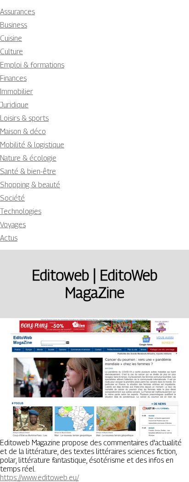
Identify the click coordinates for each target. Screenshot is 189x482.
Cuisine (11, 38)
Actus (8, 238)
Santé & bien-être (28, 171)
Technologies (20, 211)
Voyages (13, 224)
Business (13, 25)
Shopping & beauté (30, 184)
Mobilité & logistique (32, 144)
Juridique (14, 105)
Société (12, 198)
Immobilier (16, 91)
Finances (13, 78)
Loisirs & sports (24, 118)
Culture (11, 51)
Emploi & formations (32, 65)
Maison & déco (23, 131)
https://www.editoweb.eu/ (39, 477)
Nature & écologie (28, 158)
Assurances (17, 11)
